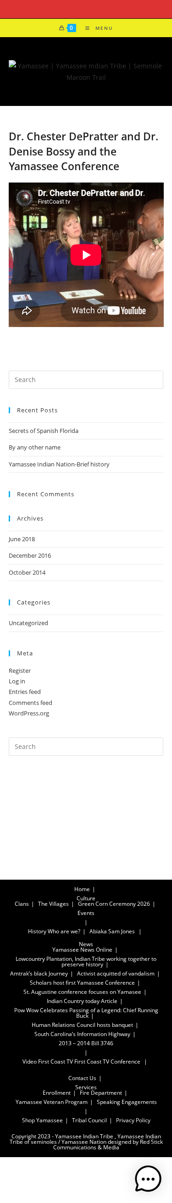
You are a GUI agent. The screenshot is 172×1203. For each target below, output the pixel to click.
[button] (148, 1179)
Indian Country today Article (82, 1001)
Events (86, 913)
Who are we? (64, 931)
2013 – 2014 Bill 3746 (86, 1043)
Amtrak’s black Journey (39, 973)
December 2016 (30, 555)
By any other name (35, 447)
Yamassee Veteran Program (52, 1102)
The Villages (53, 904)
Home (82, 889)
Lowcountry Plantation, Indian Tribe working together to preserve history (86, 961)
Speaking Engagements (127, 1102)
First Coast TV (55, 1061)
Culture (86, 898)
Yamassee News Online (82, 950)
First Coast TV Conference (107, 1061)
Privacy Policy (133, 1120)
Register (20, 670)
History (37, 931)
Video (29, 1061)
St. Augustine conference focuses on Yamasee (82, 992)
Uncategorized (28, 623)
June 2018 (22, 539)
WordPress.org (29, 713)
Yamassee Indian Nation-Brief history (59, 464)
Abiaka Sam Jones (112, 931)
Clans (22, 904)
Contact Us (82, 1078)
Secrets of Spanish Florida (43, 431)
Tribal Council (89, 1120)
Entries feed (25, 691)
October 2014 (27, 572)
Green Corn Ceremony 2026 (114, 904)
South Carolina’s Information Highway (82, 1034)
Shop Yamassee (42, 1120)
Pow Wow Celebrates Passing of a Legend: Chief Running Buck (86, 1013)
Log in (17, 681)
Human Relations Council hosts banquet (82, 1025)
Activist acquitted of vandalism (116, 973)
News (86, 944)
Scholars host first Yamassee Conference (82, 983)
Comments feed (30, 703)
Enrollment (57, 1093)
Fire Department (101, 1093)
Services (86, 1087)
